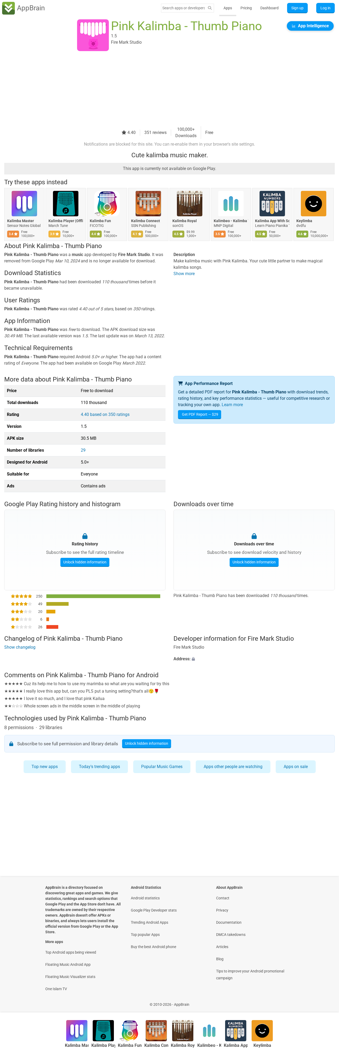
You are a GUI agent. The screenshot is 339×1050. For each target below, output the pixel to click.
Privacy (222, 910)
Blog (220, 959)
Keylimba (304, 221)
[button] (254, 659)
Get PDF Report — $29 (200, 414)
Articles (222, 947)
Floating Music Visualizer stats (70, 977)
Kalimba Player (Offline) (65, 221)
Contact (222, 898)
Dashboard (269, 8)
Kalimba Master (20, 221)
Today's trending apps (99, 766)
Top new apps (45, 766)
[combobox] (183, 8)
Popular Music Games (161, 766)
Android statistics (145, 898)
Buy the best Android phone (153, 947)
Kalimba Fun (100, 221)
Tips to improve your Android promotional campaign (250, 974)
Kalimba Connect (145, 221)
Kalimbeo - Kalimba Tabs (231, 221)
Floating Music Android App (68, 964)
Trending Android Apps (149, 922)
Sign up (297, 8)
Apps (228, 8)
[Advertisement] (163, 89)
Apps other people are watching (233, 766)
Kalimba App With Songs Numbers (272, 221)
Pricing (246, 8)
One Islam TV (56, 989)
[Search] (210, 8)
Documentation (229, 922)
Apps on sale (296, 766)
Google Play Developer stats (154, 910)
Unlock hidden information (84, 562)
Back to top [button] (325, 1001)
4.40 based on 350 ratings (105, 414)
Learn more (232, 404)
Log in (325, 8)
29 (83, 450)
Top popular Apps (145, 934)
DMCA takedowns (231, 934)
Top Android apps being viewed (70, 952)
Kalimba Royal (184, 221)
